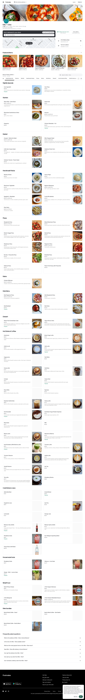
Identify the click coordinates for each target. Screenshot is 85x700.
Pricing (59, 691)
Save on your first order (48, 684)
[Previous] (78, 52)
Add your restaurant (47, 680)
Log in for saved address (49, 32)
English (66, 682)
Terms (54, 691)
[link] (76, 7)
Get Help (44, 675)
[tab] (9, 78)
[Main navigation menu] (3, 2)
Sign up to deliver (46, 682)
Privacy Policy (47, 691)
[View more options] (79, 7)
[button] (42, 638)
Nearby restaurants (67, 675)
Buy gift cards (45, 677)
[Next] (81, 52)
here (77, 693)
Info (25, 26)
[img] (29, 43)
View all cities (65, 677)
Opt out (75, 696)
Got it (81, 696)
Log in (74, 2)
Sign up (80, 2)
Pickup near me (66, 680)
